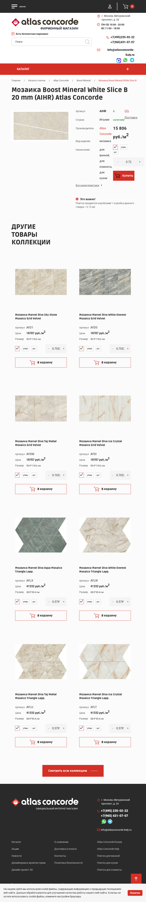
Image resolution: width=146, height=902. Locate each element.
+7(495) (122, 37)
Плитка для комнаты (109, 869)
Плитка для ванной (108, 855)
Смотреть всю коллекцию (67, 771)
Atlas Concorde (61, 80)
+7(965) (122, 42)
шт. (115, 152)
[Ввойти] (110, 6)
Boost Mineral (84, 80)
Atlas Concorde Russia (109, 842)
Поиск (87, 41)
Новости (17, 855)
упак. (123, 147)
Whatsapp (124, 60)
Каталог (16, 842)
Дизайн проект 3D (22, 869)
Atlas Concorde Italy (108, 848)
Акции (15, 848)
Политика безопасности (68, 862)
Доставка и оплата (65, 848)
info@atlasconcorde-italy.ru (120, 52)
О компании (61, 842)
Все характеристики (87, 185)
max (118, 60)
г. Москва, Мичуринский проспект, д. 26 (116, 17)
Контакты (60, 855)
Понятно (135, 892)
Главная (16, 80)
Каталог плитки (36, 80)
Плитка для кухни (107, 862)
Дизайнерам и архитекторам (28, 862)
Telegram (131, 60)
